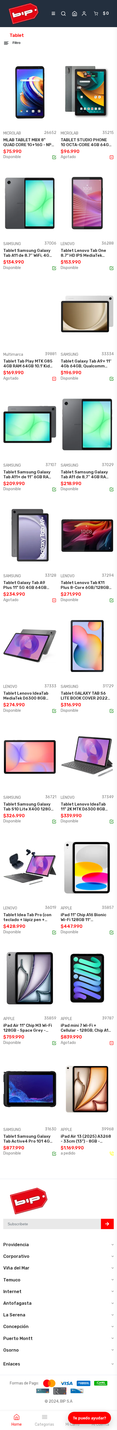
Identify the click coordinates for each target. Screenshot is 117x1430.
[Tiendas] (74, 13)
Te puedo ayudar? (89, 1418)
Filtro (16, 43)
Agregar (20, 119)
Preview (42, 119)
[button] (63, 13)
